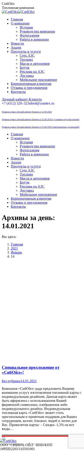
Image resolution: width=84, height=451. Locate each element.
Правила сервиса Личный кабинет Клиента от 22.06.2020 (27, 112)
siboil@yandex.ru (41, 103)
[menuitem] (17, 19)
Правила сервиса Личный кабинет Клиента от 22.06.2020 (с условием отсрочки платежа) (40, 119)
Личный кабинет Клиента (22, 99)
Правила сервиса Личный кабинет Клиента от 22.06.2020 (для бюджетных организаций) (40, 127)
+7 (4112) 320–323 (15, 103)
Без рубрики (11, 381)
